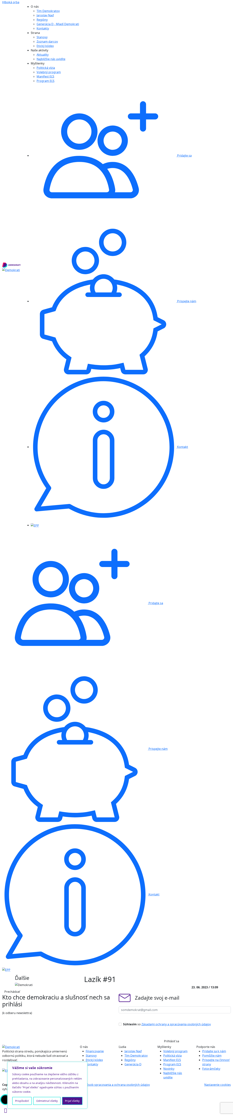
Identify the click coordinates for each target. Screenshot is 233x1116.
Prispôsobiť (22, 1101)
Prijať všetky (72, 1101)
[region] (47, 1085)
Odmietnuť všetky (47, 1101)
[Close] (83, 1065)
